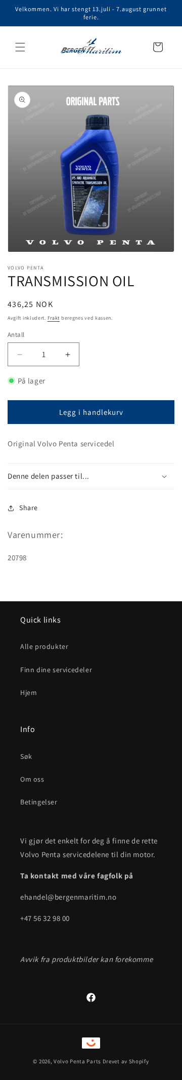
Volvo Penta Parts (77, 1061)
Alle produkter (44, 646)
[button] (20, 47)
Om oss (32, 779)
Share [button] (28, 507)
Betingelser (39, 801)
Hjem (28, 692)
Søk (26, 756)
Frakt (54, 318)
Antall (16, 334)
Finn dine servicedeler (56, 669)
